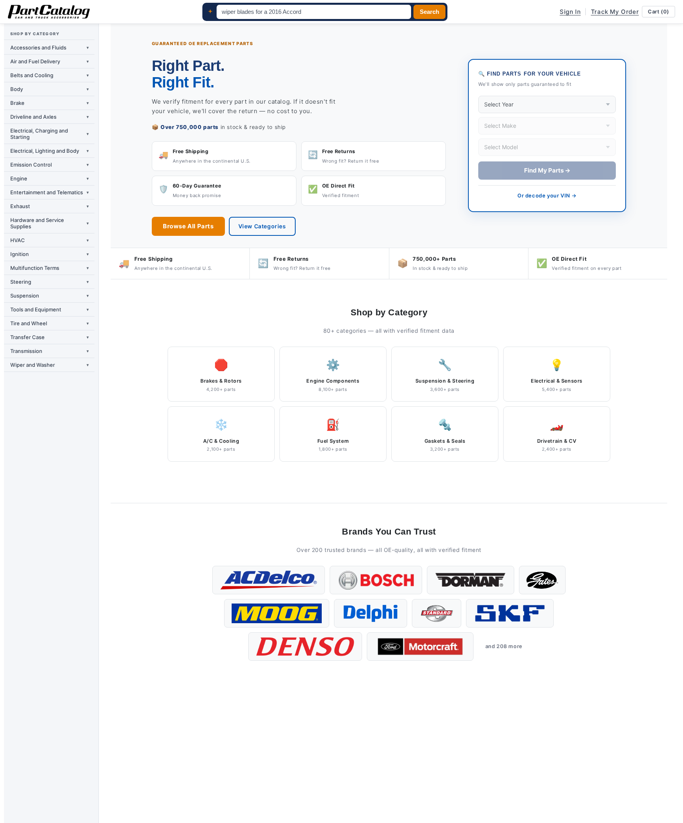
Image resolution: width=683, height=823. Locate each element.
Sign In (570, 11)
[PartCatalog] (49, 12)
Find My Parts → (547, 170)
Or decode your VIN (547, 195)
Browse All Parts (188, 226)
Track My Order (615, 11)
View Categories (262, 226)
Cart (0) (658, 11)
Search (429, 12)
